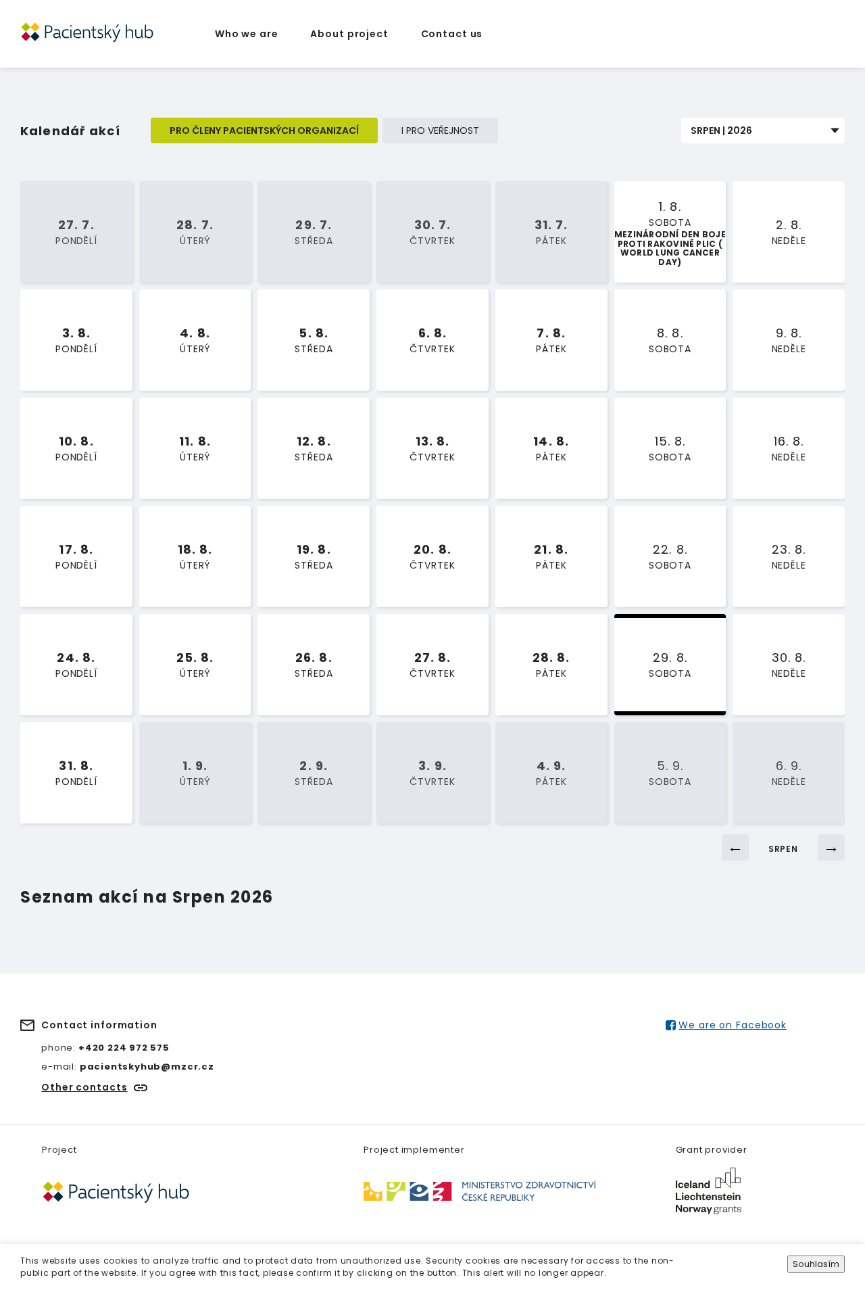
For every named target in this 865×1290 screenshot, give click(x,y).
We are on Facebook (732, 1025)
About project (349, 34)
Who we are (246, 34)
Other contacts (84, 1087)
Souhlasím (816, 1264)
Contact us (452, 34)
